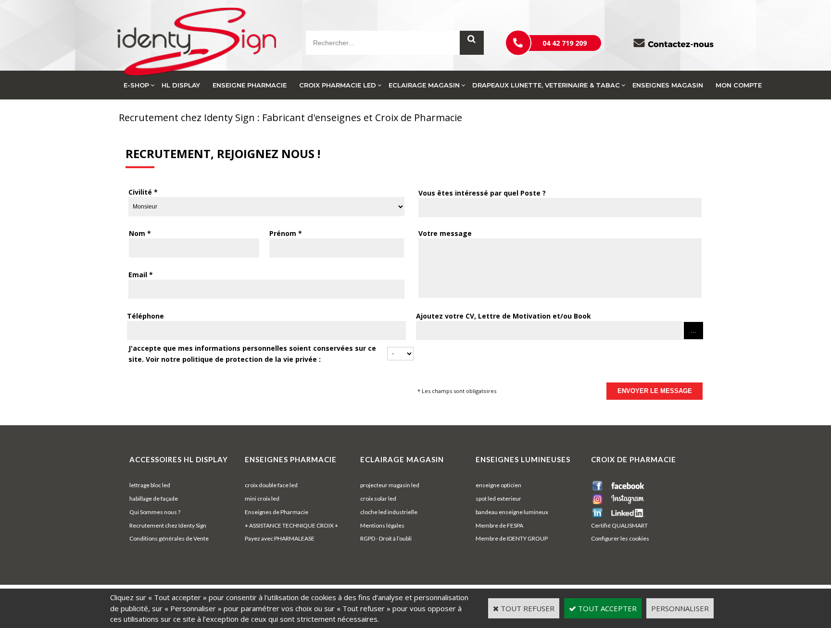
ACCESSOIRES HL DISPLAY (178, 459)
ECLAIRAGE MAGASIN (424, 85)
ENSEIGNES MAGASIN (667, 85)
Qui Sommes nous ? (154, 512)
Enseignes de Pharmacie (276, 512)
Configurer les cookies (620, 538)
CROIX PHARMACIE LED (337, 85)
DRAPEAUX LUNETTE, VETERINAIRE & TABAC (546, 85)
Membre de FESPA (499, 525)
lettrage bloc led (149, 485)
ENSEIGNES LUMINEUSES (523, 459)
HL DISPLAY (181, 85)
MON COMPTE (739, 85)
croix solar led (378, 498)
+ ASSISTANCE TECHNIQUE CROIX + (291, 525)
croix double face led (271, 485)
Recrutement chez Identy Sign (167, 525)
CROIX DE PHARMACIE (633, 459)
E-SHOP (136, 85)
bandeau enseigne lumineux (512, 512)
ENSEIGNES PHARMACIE (291, 459)
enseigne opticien (498, 485)
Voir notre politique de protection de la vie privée (231, 359)
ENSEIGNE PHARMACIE (250, 85)
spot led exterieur (498, 498)
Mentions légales (382, 525)
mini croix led (262, 498)
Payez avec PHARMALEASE (280, 538)
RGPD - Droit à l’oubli (386, 538)
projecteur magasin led (389, 485)
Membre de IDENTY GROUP (512, 538)
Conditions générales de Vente (169, 538)
